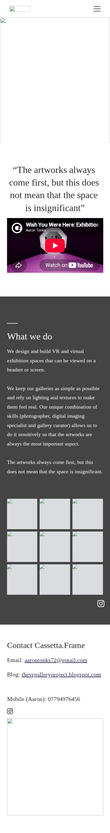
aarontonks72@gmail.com (56, 660)
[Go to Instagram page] (100, 603)
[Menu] (97, 8)
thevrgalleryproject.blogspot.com (61, 674)
